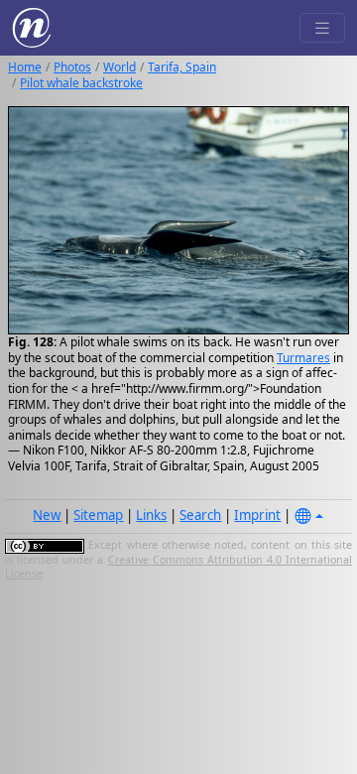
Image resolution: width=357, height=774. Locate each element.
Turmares (303, 357)
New (46, 515)
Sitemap (98, 515)
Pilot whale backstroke (81, 82)
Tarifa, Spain (182, 67)
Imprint (257, 515)
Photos (72, 67)
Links (151, 515)
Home (25, 67)
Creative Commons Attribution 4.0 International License (178, 566)
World (119, 67)
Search (200, 515)
